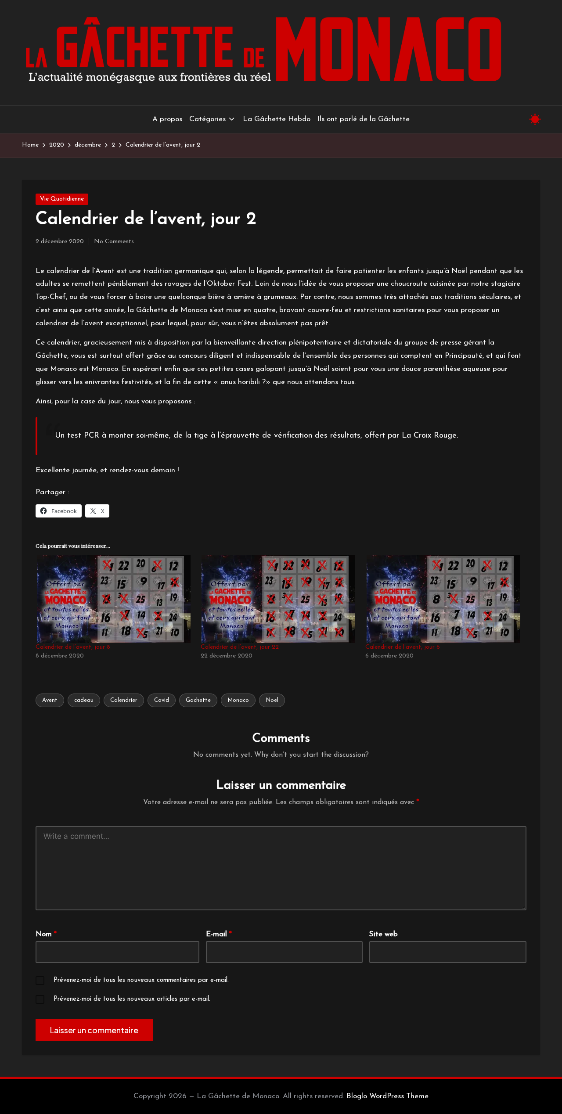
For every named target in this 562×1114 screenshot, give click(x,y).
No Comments (114, 241)
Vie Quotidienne (62, 199)
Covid (161, 700)
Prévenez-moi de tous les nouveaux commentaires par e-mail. (141, 980)
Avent (50, 700)
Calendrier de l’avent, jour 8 (73, 647)
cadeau (84, 700)
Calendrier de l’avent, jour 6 (402, 647)
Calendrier (123, 700)
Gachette (198, 700)
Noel (272, 700)
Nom (46, 934)
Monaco (238, 700)
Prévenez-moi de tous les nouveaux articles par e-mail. (132, 999)
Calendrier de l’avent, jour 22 (240, 647)
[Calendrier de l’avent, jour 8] (114, 599)
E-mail (219, 934)
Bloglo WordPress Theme (387, 1096)
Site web (383, 934)
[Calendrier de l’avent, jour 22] (279, 599)
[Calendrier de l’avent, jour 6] (443, 599)
